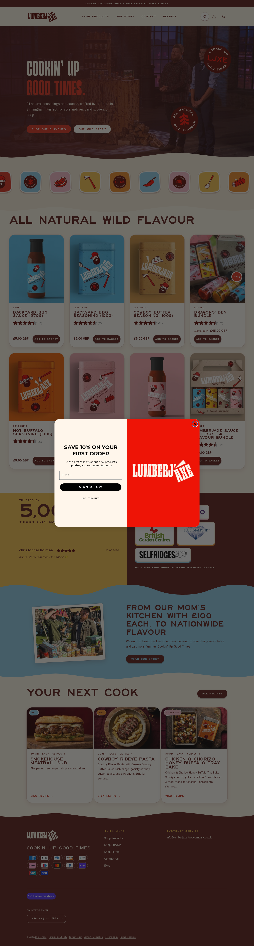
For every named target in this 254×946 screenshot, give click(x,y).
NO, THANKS (91, 498)
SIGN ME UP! (90, 487)
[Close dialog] (195, 424)
